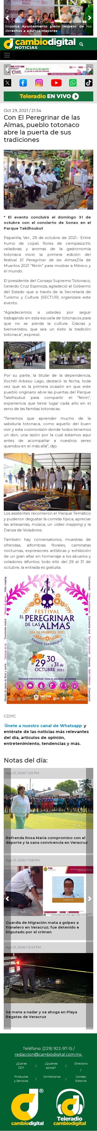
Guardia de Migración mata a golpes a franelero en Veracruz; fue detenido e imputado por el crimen (42, 927)
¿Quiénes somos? (51, 1065)
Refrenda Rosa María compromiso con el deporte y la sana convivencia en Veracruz (47, 840)
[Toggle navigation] (7, 55)
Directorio (81, 1063)
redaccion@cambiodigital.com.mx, (48, 1054)
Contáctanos (51, 1076)
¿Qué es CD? (21, 1065)
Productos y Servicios (21, 1079)
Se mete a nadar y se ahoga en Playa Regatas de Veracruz (41, 1014)
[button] (7, 18)
